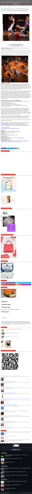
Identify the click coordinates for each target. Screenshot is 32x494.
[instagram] (23, 284)
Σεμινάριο (4, 146)
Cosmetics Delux (7, 492)
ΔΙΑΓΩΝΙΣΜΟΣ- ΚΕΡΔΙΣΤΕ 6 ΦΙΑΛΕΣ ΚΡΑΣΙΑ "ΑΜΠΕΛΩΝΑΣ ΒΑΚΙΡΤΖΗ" (10, 375)
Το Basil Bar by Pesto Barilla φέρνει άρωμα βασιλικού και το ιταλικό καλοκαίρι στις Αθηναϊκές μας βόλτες (16, 455)
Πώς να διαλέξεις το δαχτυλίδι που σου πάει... (11, 336)
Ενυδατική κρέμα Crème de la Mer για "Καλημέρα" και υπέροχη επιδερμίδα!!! (15, 481)
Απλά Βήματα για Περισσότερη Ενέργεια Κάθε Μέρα (12, 332)
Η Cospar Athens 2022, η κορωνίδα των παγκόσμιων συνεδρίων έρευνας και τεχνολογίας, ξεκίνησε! (17, 433)
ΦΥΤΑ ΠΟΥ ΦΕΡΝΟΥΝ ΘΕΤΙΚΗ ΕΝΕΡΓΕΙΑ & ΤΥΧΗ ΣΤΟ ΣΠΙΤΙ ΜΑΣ (13, 329)
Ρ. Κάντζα (2, 12)
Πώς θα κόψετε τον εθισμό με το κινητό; (10, 436)
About (24, 492)
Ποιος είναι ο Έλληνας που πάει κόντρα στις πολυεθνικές (8, 381)
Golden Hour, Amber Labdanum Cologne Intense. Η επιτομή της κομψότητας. (11, 415)
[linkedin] (18, 449)
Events (6, 146)
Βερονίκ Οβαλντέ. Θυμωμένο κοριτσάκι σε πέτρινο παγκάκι (13, 458)
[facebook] (8, 283)
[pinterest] (8, 284)
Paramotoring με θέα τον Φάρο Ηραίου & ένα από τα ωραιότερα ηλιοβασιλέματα (16, 475)
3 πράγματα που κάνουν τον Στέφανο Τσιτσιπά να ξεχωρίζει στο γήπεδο (15, 471)
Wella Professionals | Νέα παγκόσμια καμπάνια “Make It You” (9, 404)
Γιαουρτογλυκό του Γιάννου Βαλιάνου (10, 488)
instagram (30, 492)
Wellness (9, 146)
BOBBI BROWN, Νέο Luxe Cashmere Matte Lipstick (8, 421)
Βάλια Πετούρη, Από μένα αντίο (5, 426)
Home (21, 492)
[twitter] (23, 283)
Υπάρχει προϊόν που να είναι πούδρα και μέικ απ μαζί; (8, 392)
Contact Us (26, 492)
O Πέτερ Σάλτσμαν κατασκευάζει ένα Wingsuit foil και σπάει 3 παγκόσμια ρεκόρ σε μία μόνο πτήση (18, 468)
